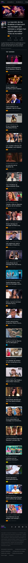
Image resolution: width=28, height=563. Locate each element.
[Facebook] (11, 527)
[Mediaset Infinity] (3, 2)
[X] (26, 527)
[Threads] (19, 527)
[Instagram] (22, 527)
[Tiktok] (15, 527)
